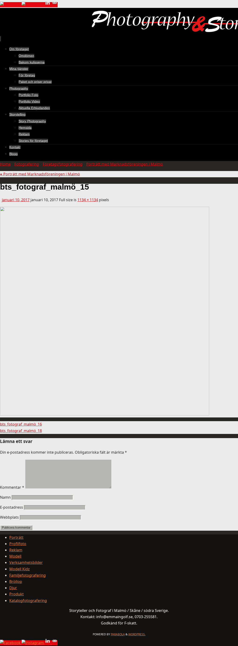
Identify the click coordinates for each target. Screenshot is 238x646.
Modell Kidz (19, 569)
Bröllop (15, 581)
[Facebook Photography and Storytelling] (11, 4)
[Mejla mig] (55, 4)
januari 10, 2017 (16, 199)
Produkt (16, 594)
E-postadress (11, 507)
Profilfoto (17, 543)
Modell (15, 556)
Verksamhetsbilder (26, 562)
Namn (5, 497)
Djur (13, 587)
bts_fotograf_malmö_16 (21, 424)
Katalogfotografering (28, 600)
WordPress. (136, 634)
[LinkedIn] (48, 4)
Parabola (118, 634)
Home (5, 164)
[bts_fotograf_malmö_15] (104, 414)
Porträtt (16, 537)
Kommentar (12, 487)
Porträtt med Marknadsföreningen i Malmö (124, 164)
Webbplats (9, 517)
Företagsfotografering (63, 164)
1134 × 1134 (87, 199)
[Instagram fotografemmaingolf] (33, 4)
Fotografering (26, 164)
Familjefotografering (27, 575)
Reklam (15, 549)
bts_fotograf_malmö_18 (21, 430)
